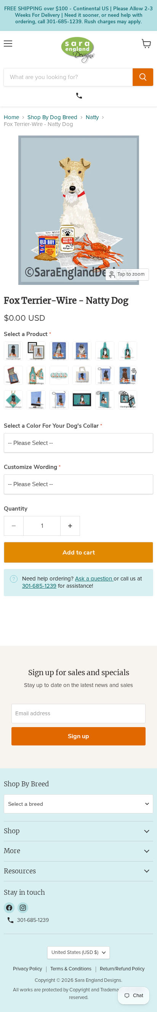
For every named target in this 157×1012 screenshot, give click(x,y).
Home (11, 117)
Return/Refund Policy (122, 969)
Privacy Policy (27, 969)
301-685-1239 (80, 94)
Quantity (15, 509)
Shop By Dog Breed (52, 117)
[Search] (143, 77)
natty (92, 117)
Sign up (78, 736)
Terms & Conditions (70, 969)
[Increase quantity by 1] (70, 526)
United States (74, 952)
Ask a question (94, 579)
